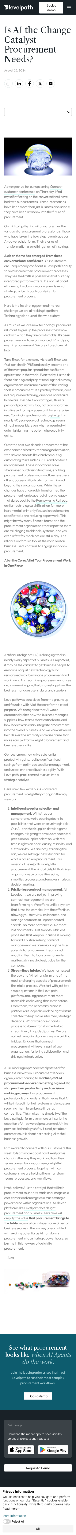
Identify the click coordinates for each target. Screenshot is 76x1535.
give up (55, 415)
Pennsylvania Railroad (51, 500)
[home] (20, 8)
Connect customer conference (33, 189)
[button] (69, 7)
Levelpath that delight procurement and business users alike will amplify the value (33, 1213)
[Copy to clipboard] (8, 83)
